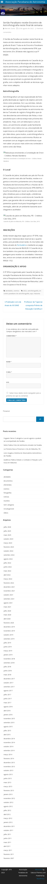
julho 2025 (7, 531)
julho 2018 (7, 667)
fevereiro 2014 (9, 758)
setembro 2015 (9, 723)
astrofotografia (33, 291)
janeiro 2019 (8, 655)
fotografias (7, 493)
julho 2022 (7, 563)
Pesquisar (6, 411)
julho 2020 (7, 611)
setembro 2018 (9, 663)
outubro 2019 (8, 635)
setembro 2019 (9, 639)
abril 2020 (7, 619)
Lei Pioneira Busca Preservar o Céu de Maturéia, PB (22, 449)
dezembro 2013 (9, 762)
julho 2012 (7, 810)
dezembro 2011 (9, 826)
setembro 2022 (9, 555)
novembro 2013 (9, 766)
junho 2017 (8, 699)
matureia (37, 293)
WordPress (40, 879)
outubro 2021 (8, 595)
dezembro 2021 (9, 587)
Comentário (11, 336)
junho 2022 (8, 567)
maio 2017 (7, 703)
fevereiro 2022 (9, 583)
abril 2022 (7, 575)
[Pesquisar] (40, 419)
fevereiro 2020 (9, 623)
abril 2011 (7, 846)
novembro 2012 (9, 798)
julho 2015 (7, 731)
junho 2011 (8, 838)
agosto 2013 (8, 774)
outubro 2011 (8, 830)
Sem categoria (9, 505)
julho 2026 (7, 527)
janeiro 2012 (8, 822)
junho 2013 (8, 778)
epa (31, 293)
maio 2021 (7, 607)
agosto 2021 (8, 603)
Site (7, 382)
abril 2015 (7, 735)
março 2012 (8, 818)
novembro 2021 (9, 591)
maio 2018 (7, 675)
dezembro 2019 (9, 627)
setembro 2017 (9, 687)
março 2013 (8, 786)
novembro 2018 (9, 659)
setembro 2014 (9, 750)
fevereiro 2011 (9, 854)
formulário (21, 245)
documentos (8, 481)
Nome (8, 362)
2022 (25, 291)
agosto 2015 (8, 727)
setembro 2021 (9, 599)
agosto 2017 (8, 691)
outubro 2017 (8, 683)
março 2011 (8, 850)
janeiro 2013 (8, 794)
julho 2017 (7, 695)
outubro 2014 (8, 746)
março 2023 (8, 543)
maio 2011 (7, 842)
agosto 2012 (8, 806)
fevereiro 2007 (9, 858)
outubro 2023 (8, 539)
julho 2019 (7, 643)
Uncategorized (9, 509)
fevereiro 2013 (9, 790)
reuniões (7, 501)
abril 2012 (7, 814)
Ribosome (38, 870)
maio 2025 (7, 535)
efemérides (8, 485)
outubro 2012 (8, 802)
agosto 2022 (8, 559)
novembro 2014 (9, 742)
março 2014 (8, 754)
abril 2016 (7, 711)
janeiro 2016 (8, 715)
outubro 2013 (8, 770)
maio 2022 (7, 571)
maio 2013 (7, 782)
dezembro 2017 (9, 679)
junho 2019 (8, 647)
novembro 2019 (9, 631)
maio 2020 (7, 615)
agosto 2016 (8, 707)
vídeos (6, 513)
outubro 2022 (8, 551)
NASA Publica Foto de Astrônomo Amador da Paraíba (23, 445)
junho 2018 (8, 671)
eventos (16, 291)
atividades (9, 291)
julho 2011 (7, 834)
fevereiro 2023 (9, 547)
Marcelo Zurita (10, 28)
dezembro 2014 (9, 739)
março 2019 (8, 651)
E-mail (9, 372)
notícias (6, 497)
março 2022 (8, 579)
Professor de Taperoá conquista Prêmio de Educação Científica (33, 305)
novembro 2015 (9, 718)
